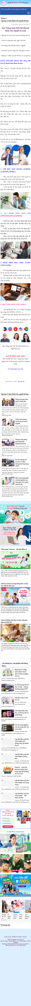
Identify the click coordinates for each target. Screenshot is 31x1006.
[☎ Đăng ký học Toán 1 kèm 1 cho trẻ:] (15, 523)
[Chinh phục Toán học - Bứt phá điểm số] (15, 560)
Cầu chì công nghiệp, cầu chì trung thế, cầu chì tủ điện (22, 727)
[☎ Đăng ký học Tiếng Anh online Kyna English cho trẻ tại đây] (15, 852)
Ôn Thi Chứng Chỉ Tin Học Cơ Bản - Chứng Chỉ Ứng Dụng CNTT (22, 687)
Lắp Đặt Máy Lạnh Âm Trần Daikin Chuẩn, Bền (22, 756)
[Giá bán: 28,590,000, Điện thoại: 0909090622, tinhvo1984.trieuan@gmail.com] (7, 796)
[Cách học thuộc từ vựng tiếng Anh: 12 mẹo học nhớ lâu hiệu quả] (15, 596)
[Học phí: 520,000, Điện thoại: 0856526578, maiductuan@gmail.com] (7, 672)
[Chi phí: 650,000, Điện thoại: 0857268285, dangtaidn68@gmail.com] (7, 713)
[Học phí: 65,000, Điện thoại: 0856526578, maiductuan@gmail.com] (7, 700)
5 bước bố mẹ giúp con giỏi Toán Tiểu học (15, 916)
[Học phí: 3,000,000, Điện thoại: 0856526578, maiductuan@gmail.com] (7, 687)
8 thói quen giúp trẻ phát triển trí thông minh (21, 916)
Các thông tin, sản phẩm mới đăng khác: (15, 664)
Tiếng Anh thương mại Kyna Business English (21, 421)
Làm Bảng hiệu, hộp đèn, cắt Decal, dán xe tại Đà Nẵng (22, 713)
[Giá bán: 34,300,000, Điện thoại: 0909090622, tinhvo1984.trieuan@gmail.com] (7, 757)
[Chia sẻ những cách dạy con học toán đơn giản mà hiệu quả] (15, 633)
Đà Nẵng (3, 721)
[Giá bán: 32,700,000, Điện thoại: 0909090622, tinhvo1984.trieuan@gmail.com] (7, 783)
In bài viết (21, 381)
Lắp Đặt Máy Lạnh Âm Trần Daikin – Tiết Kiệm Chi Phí (22, 796)
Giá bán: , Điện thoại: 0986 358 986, (11, 776)
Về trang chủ (5, 925)
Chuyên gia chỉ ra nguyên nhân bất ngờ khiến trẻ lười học (4, 916)
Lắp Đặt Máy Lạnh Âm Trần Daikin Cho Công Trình (22, 783)
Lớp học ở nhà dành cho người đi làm (15, 21)
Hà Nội (3, 735)
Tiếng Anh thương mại (7, 435)
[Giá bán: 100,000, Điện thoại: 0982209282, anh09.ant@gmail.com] (7, 728)
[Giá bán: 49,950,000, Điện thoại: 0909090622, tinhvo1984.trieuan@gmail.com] (7, 742)
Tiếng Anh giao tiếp (6, 415)
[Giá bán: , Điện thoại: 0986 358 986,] (7, 770)
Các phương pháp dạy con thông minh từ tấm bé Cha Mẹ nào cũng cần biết (27, 916)
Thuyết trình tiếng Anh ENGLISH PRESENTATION (21, 442)
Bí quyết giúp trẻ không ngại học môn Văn (9, 916)
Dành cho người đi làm (7, 455)
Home (3, 18)
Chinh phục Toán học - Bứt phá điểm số (14, 549)
